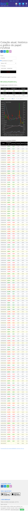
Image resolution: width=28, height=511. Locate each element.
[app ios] (15, 494)
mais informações (15, 509)
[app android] (5, 494)
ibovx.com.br (4, 504)
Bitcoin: (10, 1)
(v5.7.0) (17, 502)
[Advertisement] (14, 24)
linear (6, 98)
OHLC (9, 98)
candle (2, 98)
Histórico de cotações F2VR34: (8, 140)
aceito (22, 509)
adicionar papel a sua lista (9, 77)
